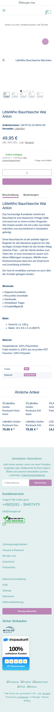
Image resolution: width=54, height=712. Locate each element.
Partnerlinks (8, 567)
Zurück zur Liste (12, 25)
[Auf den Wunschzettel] (45, 41)
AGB (5, 585)
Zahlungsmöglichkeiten (14, 544)
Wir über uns (9, 556)
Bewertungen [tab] (31, 195)
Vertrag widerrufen (27, 611)
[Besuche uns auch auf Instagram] (14, 532)
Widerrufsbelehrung (12, 602)
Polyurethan (30, 375)
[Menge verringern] (6, 173)
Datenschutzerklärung (33, 475)
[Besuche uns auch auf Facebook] (4, 532)
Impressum (8, 596)
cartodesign (22, 697)
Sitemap (6, 590)
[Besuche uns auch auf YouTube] (9, 532)
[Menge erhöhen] (48, 173)
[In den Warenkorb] (4, 34)
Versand (29, 142)
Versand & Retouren (13, 550)
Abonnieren (40, 482)
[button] (46, 12)
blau (26, 369)
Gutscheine (8, 561)
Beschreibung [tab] (10, 195)
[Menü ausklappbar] (3, 10)
